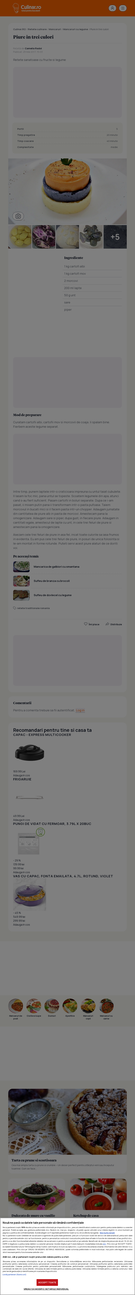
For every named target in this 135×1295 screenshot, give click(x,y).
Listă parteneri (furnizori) (14, 1274)
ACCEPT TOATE (47, 1282)
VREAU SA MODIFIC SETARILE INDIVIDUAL (46, 1288)
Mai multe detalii (107, 1232)
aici (104, 1243)
